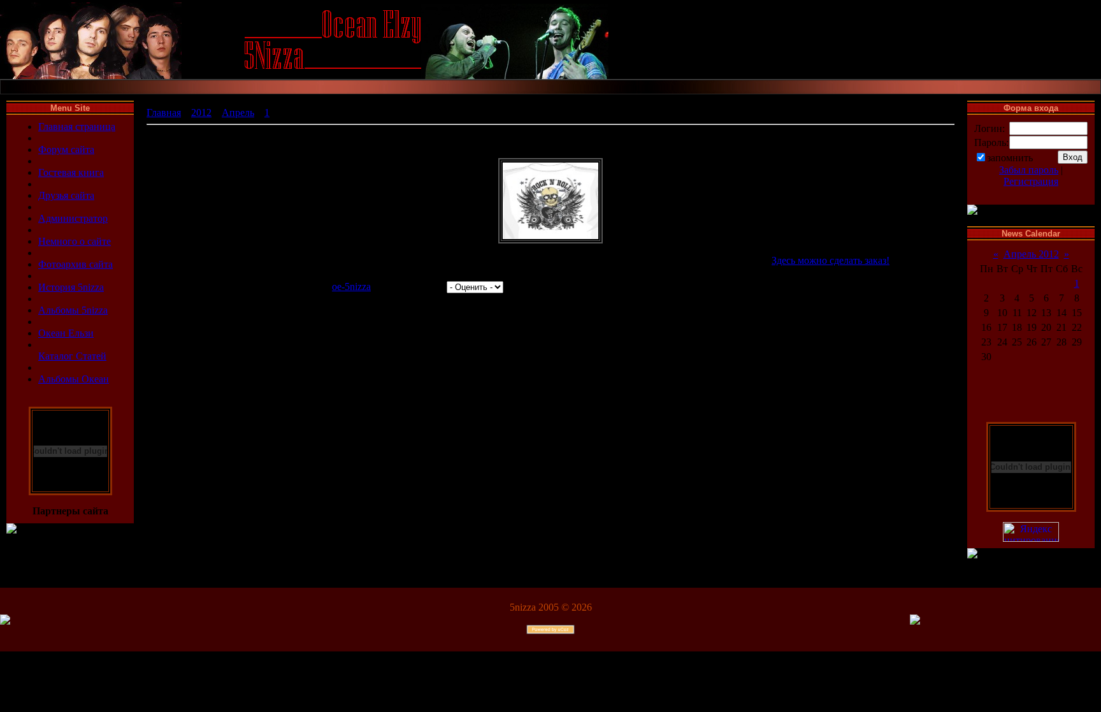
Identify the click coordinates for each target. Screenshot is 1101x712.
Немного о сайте (74, 241)
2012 (201, 112)
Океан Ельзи (66, 333)
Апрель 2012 (1031, 254)
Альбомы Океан (73, 379)
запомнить (1010, 157)
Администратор (73, 218)
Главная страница (76, 126)
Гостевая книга (71, 172)
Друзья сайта (66, 195)
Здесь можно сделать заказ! (830, 260)
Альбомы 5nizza (73, 310)
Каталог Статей (72, 356)
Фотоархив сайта (75, 264)
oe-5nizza (351, 286)
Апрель (238, 112)
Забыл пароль (1028, 169)
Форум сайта (66, 149)
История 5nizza (71, 287)
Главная (164, 112)
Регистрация (1031, 181)
